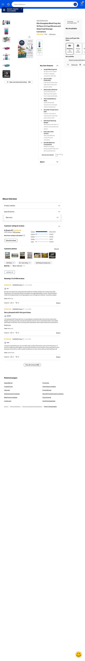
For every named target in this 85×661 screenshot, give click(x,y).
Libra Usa (7, 390)
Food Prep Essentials (48, 401)
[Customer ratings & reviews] (59, 225)
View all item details (48, 155)
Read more (7, 325)
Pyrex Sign (45, 383)
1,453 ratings (52, 34)
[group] (46, 34)
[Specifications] (59, 211)
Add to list (74, 65)
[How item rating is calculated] (24, 235)
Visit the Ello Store (42, 20)
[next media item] (29, 47)
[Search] (75, 4)
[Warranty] (57, 217)
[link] (52, 255)
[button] (25, 48)
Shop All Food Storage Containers (52, 394)
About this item (9, 199)
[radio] (39, 48)
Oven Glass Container (49, 386)
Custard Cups (8, 386)
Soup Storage (46, 397)
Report (58, 303)
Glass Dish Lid (8, 383)
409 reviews (16, 232)
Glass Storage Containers (12, 394)
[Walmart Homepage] (8, 4)
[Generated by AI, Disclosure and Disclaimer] (62, 154)
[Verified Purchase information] (23, 285)
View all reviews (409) (32, 365)
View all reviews (11, 240)
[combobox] (45, 4)
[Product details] (59, 205)
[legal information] (78, 21)
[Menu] (3, 4)
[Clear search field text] (72, 4)
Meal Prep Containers (10, 397)
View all (56, 249)
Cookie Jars (7, 401)
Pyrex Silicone (46, 390)
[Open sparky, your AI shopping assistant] (78, 654)
